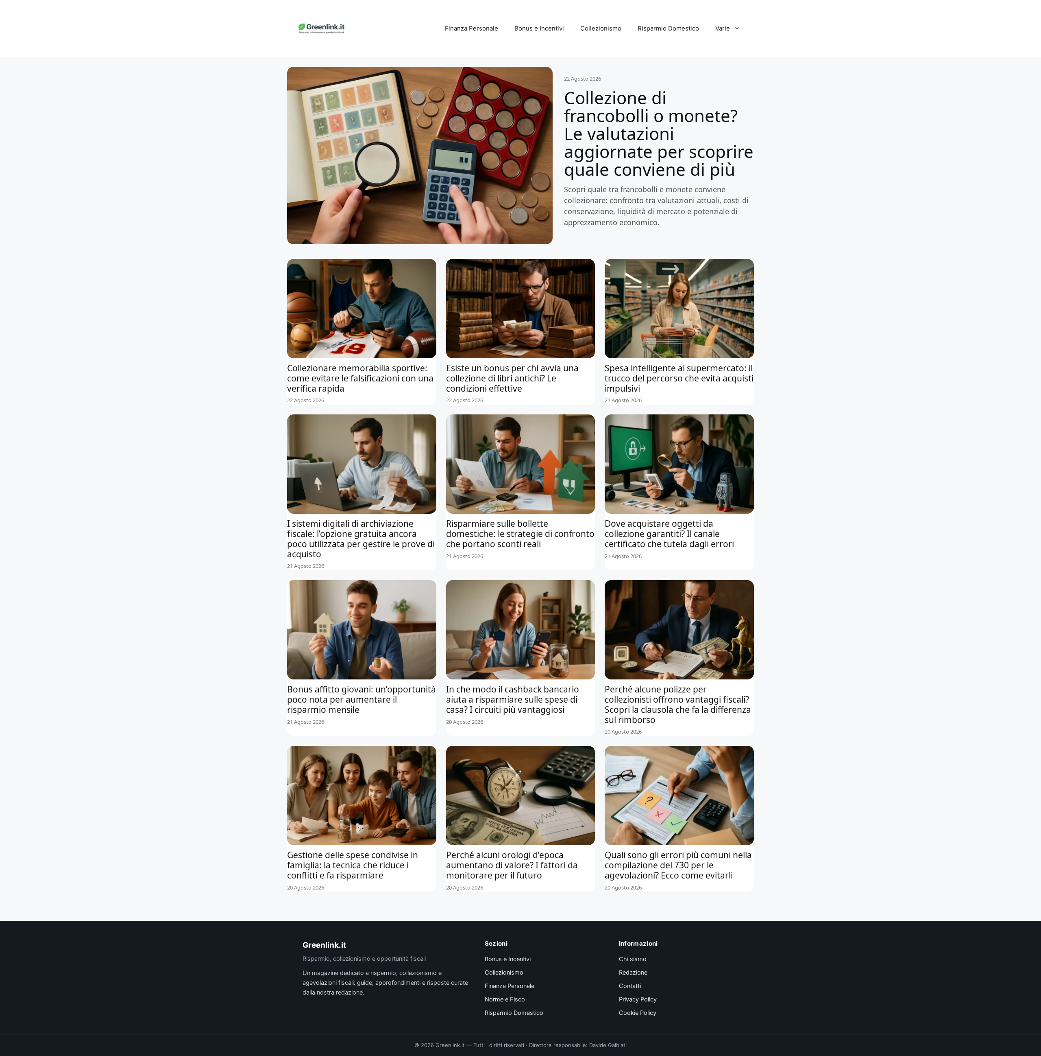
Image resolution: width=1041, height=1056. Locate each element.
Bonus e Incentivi (539, 28)
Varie (722, 28)
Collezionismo (600, 28)
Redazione (633, 972)
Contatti (630, 986)
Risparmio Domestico (668, 28)
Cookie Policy (637, 1013)
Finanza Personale (471, 28)
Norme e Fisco (505, 999)
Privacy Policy (638, 999)
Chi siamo (633, 959)
